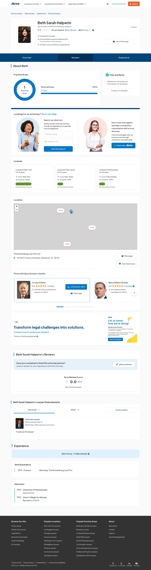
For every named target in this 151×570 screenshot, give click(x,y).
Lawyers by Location (31, 4)
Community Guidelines (57, 563)
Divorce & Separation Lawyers (87, 548)
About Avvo (113, 526)
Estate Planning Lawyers (85, 541)
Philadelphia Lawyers (51, 544)
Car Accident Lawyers (84, 544)
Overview (26, 57)
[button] (71, 211)
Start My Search (58, 149)
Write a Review (70, 30)
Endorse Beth (122, 410)
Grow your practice (119, 4)
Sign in (135, 4)
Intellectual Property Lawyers (86, 552)
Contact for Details (119, 90)
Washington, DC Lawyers (53, 541)
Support (112, 533)
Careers (112, 530)
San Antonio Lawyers (51, 552)
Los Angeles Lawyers (51, 530)
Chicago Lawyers (50, 533)
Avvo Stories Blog (17, 541)
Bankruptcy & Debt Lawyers (86, 526)
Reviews (75, 57)
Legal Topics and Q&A (76, 4)
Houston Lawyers (50, 537)
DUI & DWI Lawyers (83, 537)
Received (33, 410)
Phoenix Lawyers (50, 548)
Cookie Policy (41, 563)
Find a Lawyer (16, 526)
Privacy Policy (28, 563)
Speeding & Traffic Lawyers (86, 555)
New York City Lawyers (52, 526)
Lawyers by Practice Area (54, 4)
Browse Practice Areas (19, 537)
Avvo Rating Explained (117, 537)
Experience (124, 57)
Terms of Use (16, 563)
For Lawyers (15, 544)
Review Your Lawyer (18, 530)
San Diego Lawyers (51, 555)
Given (75, 410)
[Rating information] (93, 30)
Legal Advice (15, 533)
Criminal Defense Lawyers (85, 533)
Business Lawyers (82, 530)
